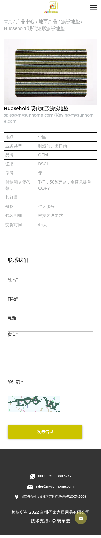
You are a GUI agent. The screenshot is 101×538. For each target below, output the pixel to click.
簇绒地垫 (70, 21)
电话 (12, 318)
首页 (8, 21)
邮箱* (13, 298)
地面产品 (48, 21)
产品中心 (25, 21)
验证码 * (15, 382)
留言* (13, 334)
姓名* (13, 279)
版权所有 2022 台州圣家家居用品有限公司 (50, 512)
